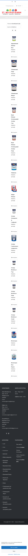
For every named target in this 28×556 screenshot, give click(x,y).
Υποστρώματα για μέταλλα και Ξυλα (7, 487)
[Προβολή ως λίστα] (15, 30)
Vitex (4, 447)
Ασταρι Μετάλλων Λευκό (14, 317)
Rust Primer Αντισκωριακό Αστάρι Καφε (14, 147)
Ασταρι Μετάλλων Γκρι (14, 270)
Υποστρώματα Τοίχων (6, 492)
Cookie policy (10, 554)
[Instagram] (8, 433)
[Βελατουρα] (14, 335)
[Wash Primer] (14, 188)
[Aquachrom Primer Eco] (14, 38)
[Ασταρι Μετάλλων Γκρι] (14, 262)
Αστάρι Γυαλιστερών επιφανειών (14, 246)
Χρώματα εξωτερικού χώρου (7, 503)
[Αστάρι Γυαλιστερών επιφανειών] (14, 238)
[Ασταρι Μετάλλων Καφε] (14, 286)
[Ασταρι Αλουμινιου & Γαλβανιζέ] (14, 211)
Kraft (4, 443)
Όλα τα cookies (14, 547)
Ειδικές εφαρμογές (7, 457)
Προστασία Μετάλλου (5, 461)
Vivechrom (5, 450)
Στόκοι (4, 483)
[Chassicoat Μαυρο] (14, 87)
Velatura (13, 172)
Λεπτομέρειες (14, 56)
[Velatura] (14, 166)
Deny (14, 551)
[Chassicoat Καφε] (14, 63)
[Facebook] (6, 433)
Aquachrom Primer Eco (14, 45)
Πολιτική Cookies (17, 554)
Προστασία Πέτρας (7, 474)
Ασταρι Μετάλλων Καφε (14, 293)
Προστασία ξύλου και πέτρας (7, 470)
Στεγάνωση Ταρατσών (5, 478)
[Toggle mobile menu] (25, 10)
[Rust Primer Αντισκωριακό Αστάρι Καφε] (14, 137)
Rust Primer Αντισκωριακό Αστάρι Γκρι (14, 119)
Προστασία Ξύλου (7, 465)
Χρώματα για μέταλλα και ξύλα (7, 497)
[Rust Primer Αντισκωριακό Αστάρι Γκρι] (14, 110)
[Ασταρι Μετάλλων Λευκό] (14, 310)
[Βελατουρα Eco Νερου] (14, 356)
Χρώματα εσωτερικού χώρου (7, 508)
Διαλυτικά (5, 454)
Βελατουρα (14, 341)
